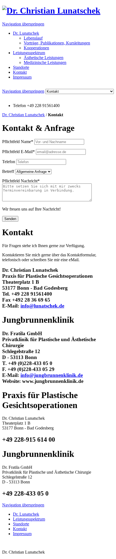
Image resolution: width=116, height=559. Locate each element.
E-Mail (18, 151)
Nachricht (21, 181)
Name (17, 141)
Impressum (22, 77)
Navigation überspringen (23, 24)
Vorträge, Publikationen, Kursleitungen (57, 43)
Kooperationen (36, 48)
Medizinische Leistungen (45, 62)
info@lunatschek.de (42, 306)
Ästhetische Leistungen (43, 57)
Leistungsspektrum (29, 52)
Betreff (8, 171)
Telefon (8, 161)
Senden (10, 219)
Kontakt (20, 72)
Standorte (21, 67)
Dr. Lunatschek (26, 33)
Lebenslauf (33, 38)
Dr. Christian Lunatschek (23, 114)
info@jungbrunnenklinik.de (52, 375)
